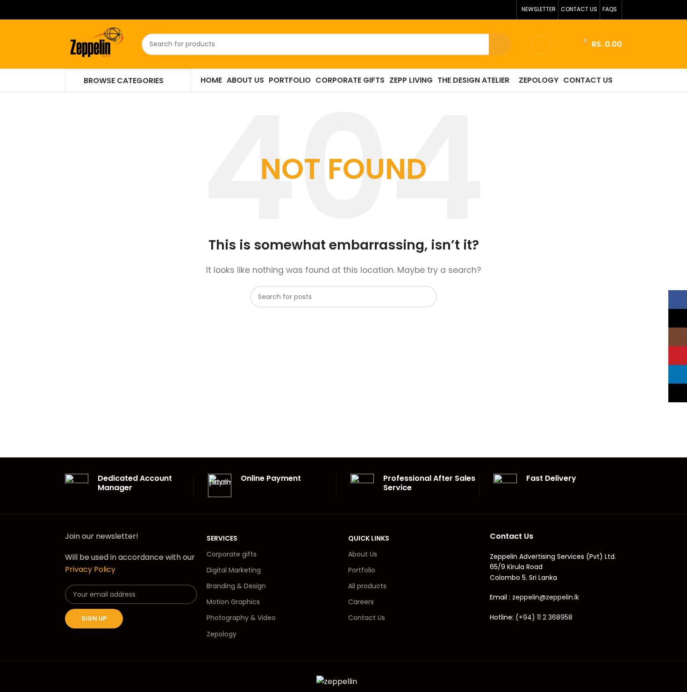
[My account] (541, 44)
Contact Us (366, 617)
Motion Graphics (233, 601)
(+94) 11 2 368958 (543, 617)
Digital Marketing (234, 570)
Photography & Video (241, 617)
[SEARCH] (499, 44)
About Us (362, 554)
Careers (361, 601)
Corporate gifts (232, 554)
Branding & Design (236, 586)
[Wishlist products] (564, 44)
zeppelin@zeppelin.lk (545, 597)
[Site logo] (96, 43)
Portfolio (361, 570)
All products (367, 586)
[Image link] (336, 681)
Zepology (221, 634)
